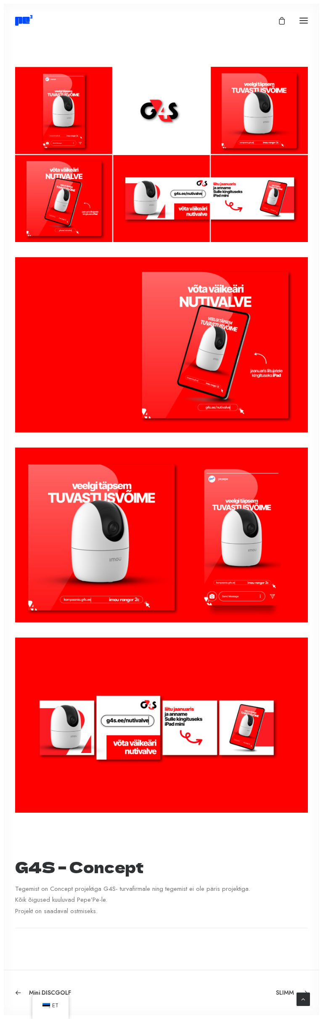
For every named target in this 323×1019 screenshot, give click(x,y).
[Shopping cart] (278, 20)
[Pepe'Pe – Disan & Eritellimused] (23, 20)
